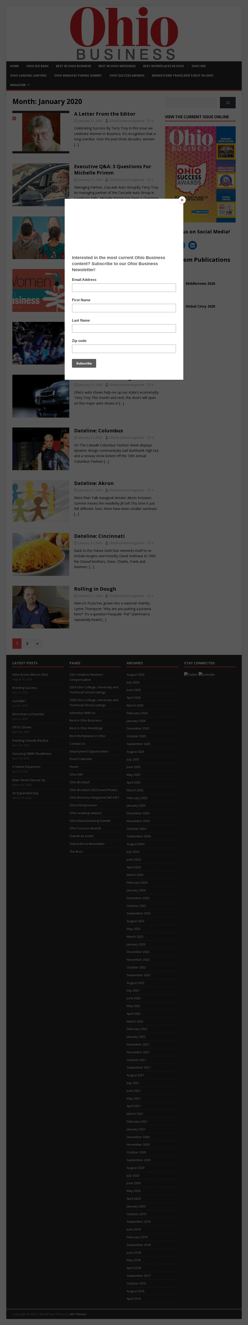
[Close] (182, 200)
